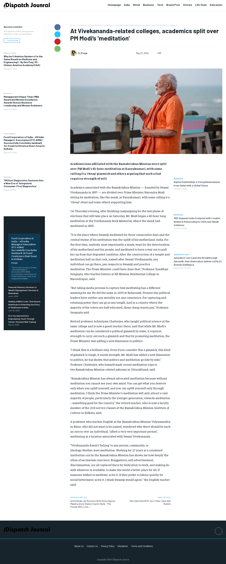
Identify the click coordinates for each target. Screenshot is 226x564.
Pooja (14, 262)
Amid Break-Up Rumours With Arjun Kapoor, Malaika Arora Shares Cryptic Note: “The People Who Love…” (93, 503)
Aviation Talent (10, 53)
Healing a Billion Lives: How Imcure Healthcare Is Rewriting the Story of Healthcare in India (24, 304)
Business (8, 93)
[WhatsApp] (57, 49)
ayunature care (181, 254)
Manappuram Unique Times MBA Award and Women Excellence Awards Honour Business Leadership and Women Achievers (23, 101)
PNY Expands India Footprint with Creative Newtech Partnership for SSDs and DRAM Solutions (197, 221)
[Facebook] (57, 27)
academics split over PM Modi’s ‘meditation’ (95, 25)
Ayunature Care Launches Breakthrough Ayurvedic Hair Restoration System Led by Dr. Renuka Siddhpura (198, 261)
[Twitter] (57, 34)
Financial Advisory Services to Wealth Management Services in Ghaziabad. (23, 290)
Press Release (9, 133)
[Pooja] (74, 53)
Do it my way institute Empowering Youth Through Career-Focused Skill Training (22, 318)
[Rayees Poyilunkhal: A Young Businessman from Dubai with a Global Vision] (198, 166)
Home (72, 25)
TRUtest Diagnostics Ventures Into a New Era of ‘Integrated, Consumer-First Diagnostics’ (24, 183)
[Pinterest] (57, 42)
